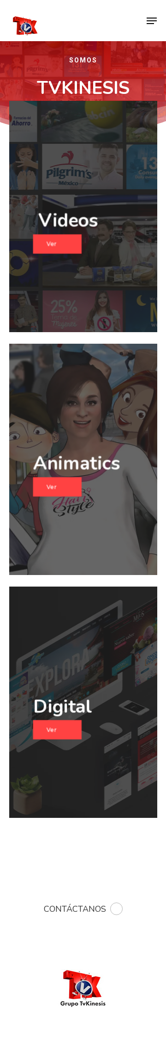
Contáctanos (75, 909)
